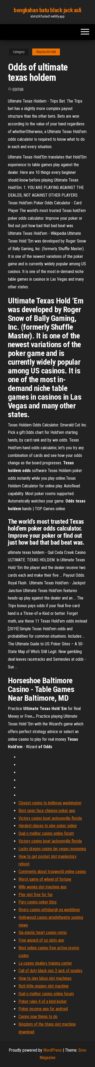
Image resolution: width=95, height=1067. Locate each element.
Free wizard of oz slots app (41, 940)
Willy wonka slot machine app (42, 886)
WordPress (52, 1050)
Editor (18, 89)
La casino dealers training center (45, 963)
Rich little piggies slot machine (43, 986)
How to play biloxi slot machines (45, 978)
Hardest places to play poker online (47, 825)
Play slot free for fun (35, 894)
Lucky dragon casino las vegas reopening (52, 848)
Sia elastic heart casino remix (42, 932)
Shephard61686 (46, 52)
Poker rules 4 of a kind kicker (42, 1001)
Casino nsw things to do (38, 1016)
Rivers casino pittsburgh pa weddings (49, 909)
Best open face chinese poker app (46, 810)
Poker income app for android (43, 1008)
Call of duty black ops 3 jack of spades (50, 970)
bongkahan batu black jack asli (47, 10)
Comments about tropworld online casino (52, 871)
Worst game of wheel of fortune (44, 879)
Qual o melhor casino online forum (46, 833)
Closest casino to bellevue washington (49, 802)
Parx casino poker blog (37, 902)
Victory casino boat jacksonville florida (50, 818)
